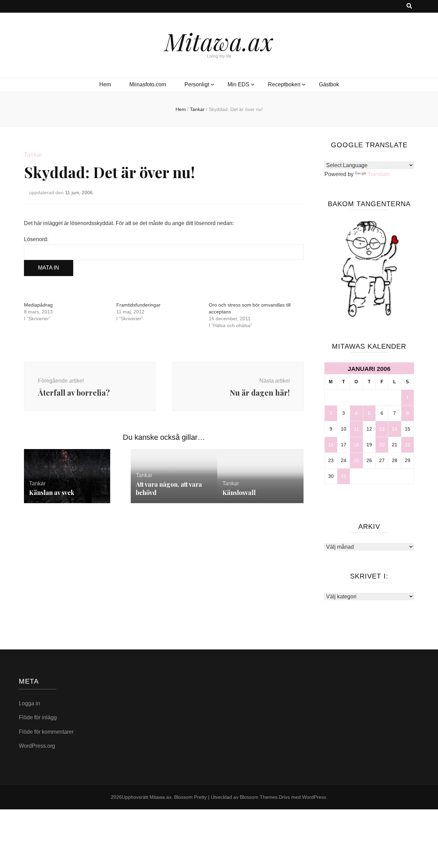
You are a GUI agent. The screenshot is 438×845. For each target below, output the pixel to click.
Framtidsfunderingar (138, 305)
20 (382, 444)
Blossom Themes (259, 797)
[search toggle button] (409, 6)
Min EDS (238, 84)
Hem (105, 84)
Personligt (196, 84)
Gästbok (329, 84)
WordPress (314, 797)
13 (382, 429)
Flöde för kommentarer (46, 732)
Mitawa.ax (219, 41)
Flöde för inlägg (38, 717)
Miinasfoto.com (147, 84)
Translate (379, 174)
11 (356, 429)
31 (343, 476)
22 (407, 444)
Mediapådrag (38, 305)
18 (356, 444)
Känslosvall (239, 492)
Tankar (33, 155)
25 (356, 460)
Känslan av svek (51, 492)
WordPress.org (37, 746)
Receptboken (284, 84)
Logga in (29, 703)
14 (394, 429)
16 (331, 444)
